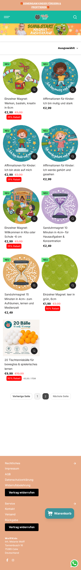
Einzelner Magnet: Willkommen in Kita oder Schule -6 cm (20, 232)
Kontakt (10, 508)
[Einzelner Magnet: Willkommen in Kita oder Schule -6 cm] (21, 205)
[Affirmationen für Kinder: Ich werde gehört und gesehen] (59, 143)
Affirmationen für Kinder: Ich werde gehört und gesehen (58, 170)
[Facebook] (7, 560)
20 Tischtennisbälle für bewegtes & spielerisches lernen (21, 364)
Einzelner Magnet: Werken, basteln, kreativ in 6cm (20, 103)
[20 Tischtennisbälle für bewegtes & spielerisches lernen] (21, 338)
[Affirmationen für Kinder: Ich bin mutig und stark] (59, 76)
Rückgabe (11, 520)
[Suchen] (75, 17)
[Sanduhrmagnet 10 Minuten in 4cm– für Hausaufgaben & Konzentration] (59, 205)
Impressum (12, 468)
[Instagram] (13, 560)
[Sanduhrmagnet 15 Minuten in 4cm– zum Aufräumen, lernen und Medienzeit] (21, 272)
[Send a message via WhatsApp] (74, 563)
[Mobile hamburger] (7, 17)
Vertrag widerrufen (22, 492)
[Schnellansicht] (34, 89)
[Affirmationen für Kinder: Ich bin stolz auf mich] (21, 143)
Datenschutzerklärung (19, 479)
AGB (8, 474)
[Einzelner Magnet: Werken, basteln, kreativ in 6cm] (21, 76)
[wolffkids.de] (42, 17)
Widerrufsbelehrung (17, 485)
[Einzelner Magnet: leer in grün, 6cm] (59, 272)
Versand (10, 514)
